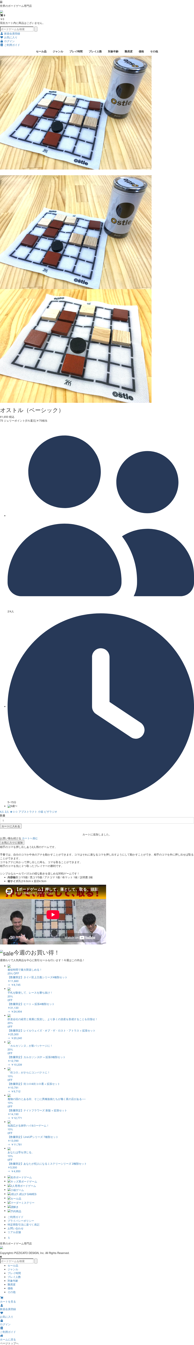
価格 (141, 51)
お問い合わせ (15, 1228)
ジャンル (58, 51)
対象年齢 (113, 51)
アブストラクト (28, 811)
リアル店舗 (14, 1232)
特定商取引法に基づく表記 (23, 1224)
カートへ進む (30, 838)
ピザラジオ (50, 811)
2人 (7, 811)
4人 (2, 811)
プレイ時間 (76, 51)
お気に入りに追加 (12, 842)
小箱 (40, 811)
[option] (97, 113)
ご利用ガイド (15, 1217)
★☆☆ (14, 811)
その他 (154, 51)
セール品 (41, 51)
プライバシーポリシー (21, 1220)
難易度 (129, 51)
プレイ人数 (95, 51)
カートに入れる (11, 826)
